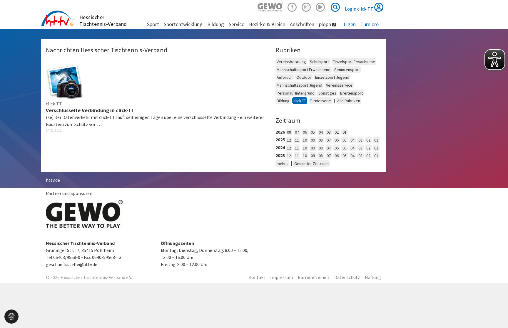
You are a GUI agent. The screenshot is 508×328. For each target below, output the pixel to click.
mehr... (282, 163)
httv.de (53, 180)
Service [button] (236, 24)
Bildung (283, 100)
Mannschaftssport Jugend (299, 85)
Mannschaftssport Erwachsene (303, 69)
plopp (325, 24)
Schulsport (319, 61)
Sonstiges (327, 93)
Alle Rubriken (348, 100)
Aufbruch (285, 77)
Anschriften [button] (302, 24)
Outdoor (303, 77)
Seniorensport (347, 69)
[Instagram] (306, 6)
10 (305, 140)
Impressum (281, 277)
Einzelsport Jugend (332, 77)
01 (344, 132)
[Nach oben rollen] (496, 312)
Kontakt (256, 277)
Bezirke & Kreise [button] (267, 24)
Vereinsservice (339, 85)
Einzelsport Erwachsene (354, 61)
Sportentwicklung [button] (183, 24)
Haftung (373, 277)
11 (297, 140)
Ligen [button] (350, 24)
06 (305, 132)
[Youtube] (320, 6)
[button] (11, 316)
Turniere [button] (369, 24)
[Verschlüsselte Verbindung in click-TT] (64, 80)
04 (321, 132)
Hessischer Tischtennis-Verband (103, 20)
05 (313, 132)
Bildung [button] (215, 24)
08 (289, 132)
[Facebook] (292, 6)
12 (289, 140)
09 (313, 140)
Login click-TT (359, 9)
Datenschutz (347, 277)
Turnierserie (320, 100)
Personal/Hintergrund (296, 93)
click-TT (299, 100)
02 (337, 132)
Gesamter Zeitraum (311, 163)
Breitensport (351, 93)
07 (297, 132)
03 (329, 132)
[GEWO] (270, 6)
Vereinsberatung (291, 61)
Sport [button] (153, 24)
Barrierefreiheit (314, 277)
